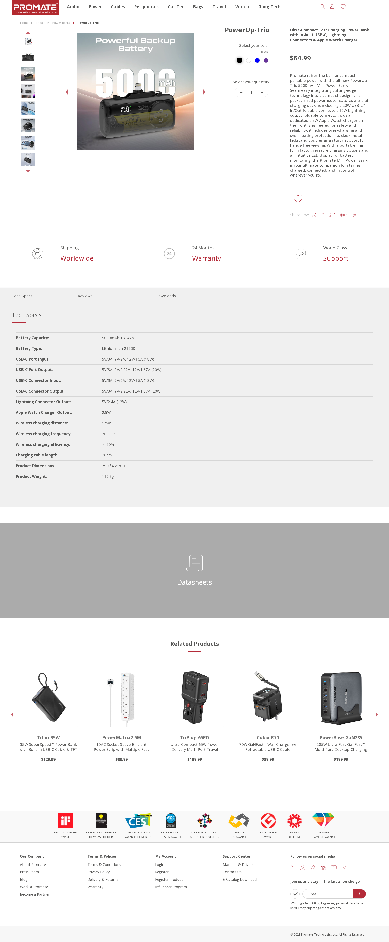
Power (95, 6)
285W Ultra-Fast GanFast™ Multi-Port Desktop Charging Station (313, 749)
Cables (118, 6)
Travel (219, 6)
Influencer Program (171, 886)
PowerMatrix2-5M (94, 737)
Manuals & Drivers (238, 864)
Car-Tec (176, 6)
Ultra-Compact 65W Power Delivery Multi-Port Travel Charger (167, 749)
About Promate (33, 864)
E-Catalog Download (240, 879)
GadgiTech (269, 6)
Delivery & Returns (103, 879)
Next (24, 172)
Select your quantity (251, 81)
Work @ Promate (34, 886)
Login (159, 864)
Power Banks (61, 22)
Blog (23, 879)
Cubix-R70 (241, 737)
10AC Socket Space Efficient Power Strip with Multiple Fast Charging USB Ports (94, 749)
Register (162, 871)
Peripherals (146, 6)
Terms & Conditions (104, 864)
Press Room (29, 871)
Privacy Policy (99, 871)
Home (24, 22)
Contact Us (232, 871)
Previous (24, 34)
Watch (242, 6)
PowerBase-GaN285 (314, 737)
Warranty (95, 886)
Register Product (169, 879)
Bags (198, 6)
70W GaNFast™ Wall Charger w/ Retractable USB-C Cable (240, 747)
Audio (73, 6)
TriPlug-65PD (167, 737)
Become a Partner (35, 894)
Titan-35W (21, 737)
